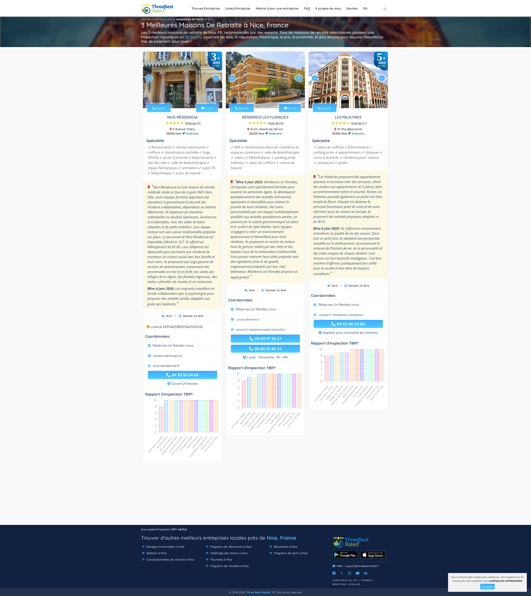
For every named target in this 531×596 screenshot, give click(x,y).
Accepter (487, 586)
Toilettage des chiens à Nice (228, 553)
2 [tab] (180, 98)
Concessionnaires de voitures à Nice (170, 559)
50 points (193, 37)
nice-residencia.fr (166, 366)
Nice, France (281, 538)
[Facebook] (333, 573)
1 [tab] (177, 98)
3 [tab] (183, 98)
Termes (366, 580)
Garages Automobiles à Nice (165, 547)
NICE (169, 19)
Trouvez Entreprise (205, 8)
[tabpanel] (182, 80)
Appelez (160, 108)
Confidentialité (344, 580)
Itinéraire (192, 133)
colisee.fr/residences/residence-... (342, 315)
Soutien (352, 8)
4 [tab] (187, 98)
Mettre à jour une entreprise (277, 8)
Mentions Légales (346, 584)
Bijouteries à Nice (285, 547)
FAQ (307, 8)
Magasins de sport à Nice (290, 553)
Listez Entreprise (237, 8)
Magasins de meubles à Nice (229, 566)
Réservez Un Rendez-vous (173, 345)
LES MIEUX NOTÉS (152, 19)
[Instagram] (349, 573)
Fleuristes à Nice (220, 559)
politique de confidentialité (506, 580)
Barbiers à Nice (156, 553)
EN (209, 19)
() (193, 123)
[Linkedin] (365, 573)
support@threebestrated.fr (362, 566)
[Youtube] (357, 573)
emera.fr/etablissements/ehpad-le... (261, 329)
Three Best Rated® (258, 592)
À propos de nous (328, 8)
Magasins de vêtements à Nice (230, 547)
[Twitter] (341, 573)
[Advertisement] (265, 496)
